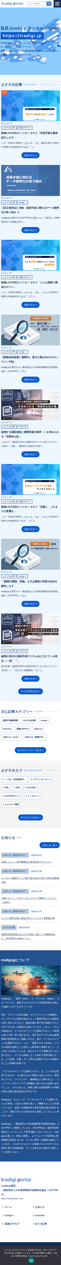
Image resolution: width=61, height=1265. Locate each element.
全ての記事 (41, 1223)
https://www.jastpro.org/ (12, 1198)
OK (31, 1260)
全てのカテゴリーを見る (29, 750)
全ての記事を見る (30, 691)
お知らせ (40, 1207)
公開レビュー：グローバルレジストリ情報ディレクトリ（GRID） (29, 900)
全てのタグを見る (30, 817)
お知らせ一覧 (49, 845)
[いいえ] (57, 1255)
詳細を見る (30, 155)
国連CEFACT (12, 1223)
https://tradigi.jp (22, 36)
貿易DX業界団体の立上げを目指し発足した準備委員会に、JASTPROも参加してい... (28, 936)
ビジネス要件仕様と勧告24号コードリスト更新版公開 (28, 918)
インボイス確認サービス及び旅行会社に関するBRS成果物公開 (30, 880)
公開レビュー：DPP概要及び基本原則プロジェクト (26, 862)
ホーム (8, 1207)
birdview (40, 1215)
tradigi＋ (9, 1215)
